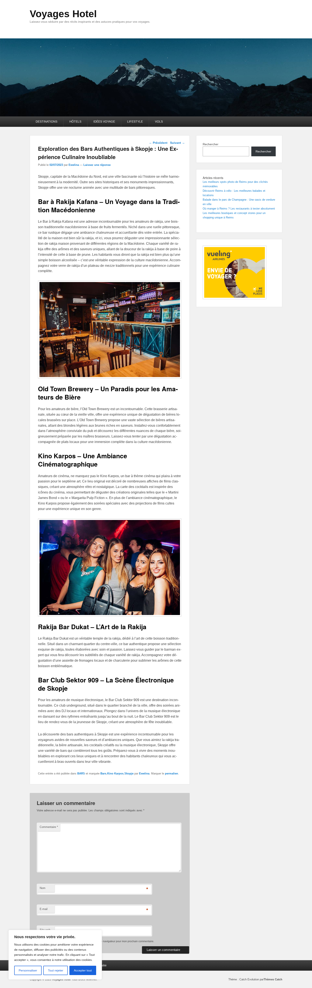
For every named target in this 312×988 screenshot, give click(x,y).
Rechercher (210, 144)
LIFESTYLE (135, 121)
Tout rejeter (55, 970)
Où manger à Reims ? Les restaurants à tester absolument (239, 208)
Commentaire (49, 827)
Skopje (129, 773)
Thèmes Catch (273, 979)
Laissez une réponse (97, 164)
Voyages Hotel (63, 13)
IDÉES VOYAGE (104, 121)
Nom (42, 888)
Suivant (177, 142)
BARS (81, 773)
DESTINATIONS (46, 121)
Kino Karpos (115, 773)
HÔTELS (75, 121)
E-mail (44, 909)
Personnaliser (28, 970)
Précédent (158, 142)
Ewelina (74, 164)
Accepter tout (83, 970)
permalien (171, 773)
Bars (103, 773)
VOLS (159, 121)
